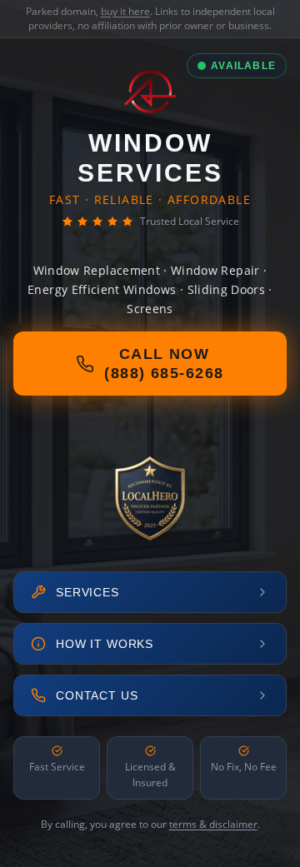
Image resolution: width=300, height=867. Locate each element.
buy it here (125, 11)
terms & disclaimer (213, 824)
